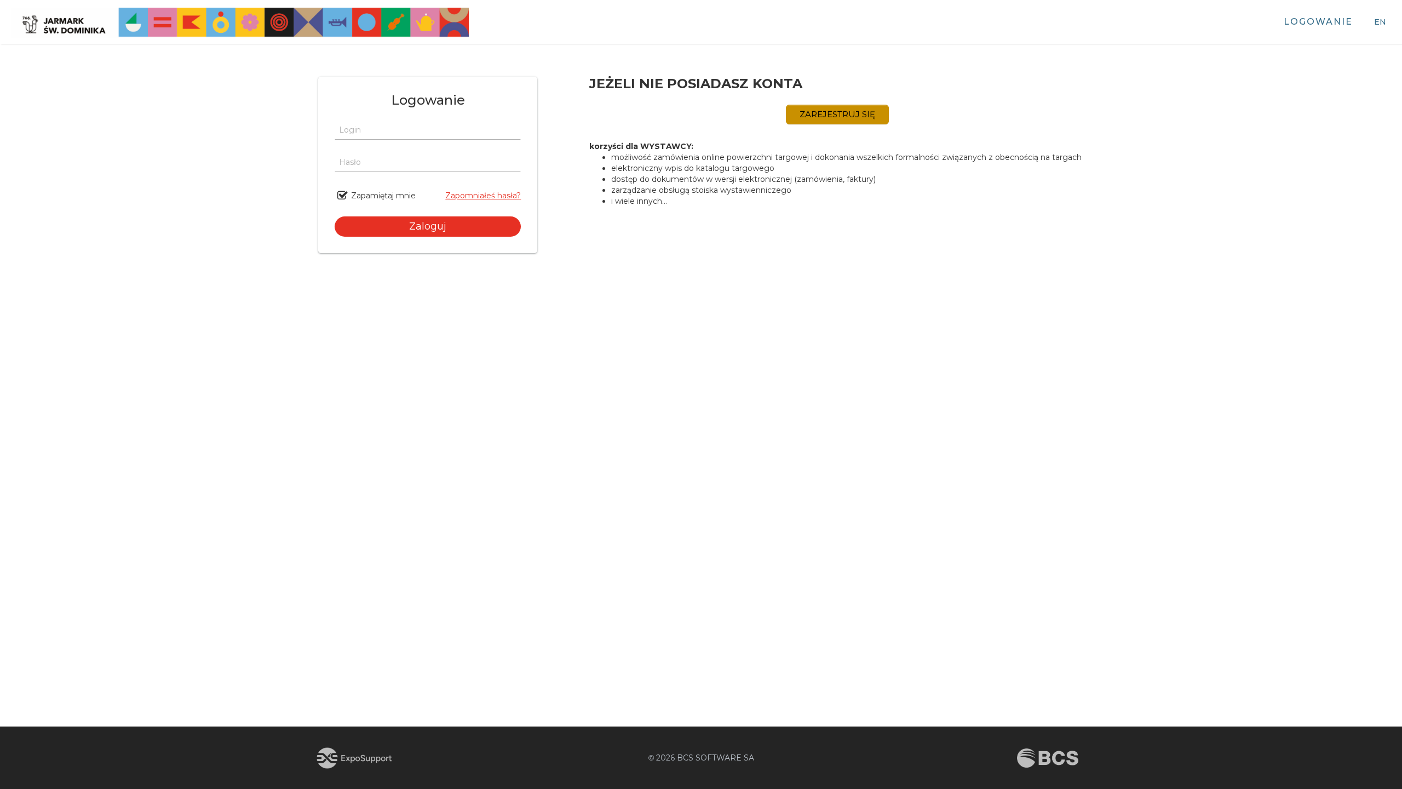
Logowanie (1318, 21)
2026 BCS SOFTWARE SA (701, 758)
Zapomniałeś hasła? (483, 196)
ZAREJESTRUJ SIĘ (837, 114)
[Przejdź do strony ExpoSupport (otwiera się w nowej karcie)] (354, 758)
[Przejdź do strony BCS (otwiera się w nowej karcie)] (1047, 758)
